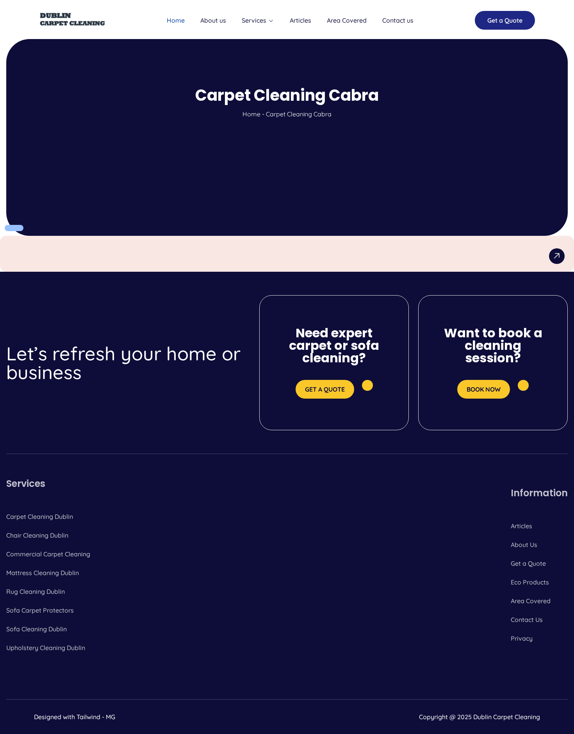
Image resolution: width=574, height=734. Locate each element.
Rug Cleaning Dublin (35, 591)
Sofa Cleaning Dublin (36, 629)
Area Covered (347, 20)
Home (176, 20)
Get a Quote (528, 563)
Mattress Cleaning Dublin (42, 573)
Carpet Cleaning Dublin (39, 516)
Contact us (398, 20)
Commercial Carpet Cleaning (48, 554)
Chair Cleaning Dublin (37, 535)
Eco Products (530, 582)
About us (213, 20)
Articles (300, 20)
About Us (524, 545)
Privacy (522, 638)
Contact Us (527, 620)
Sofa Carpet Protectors (40, 610)
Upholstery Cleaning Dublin (45, 648)
